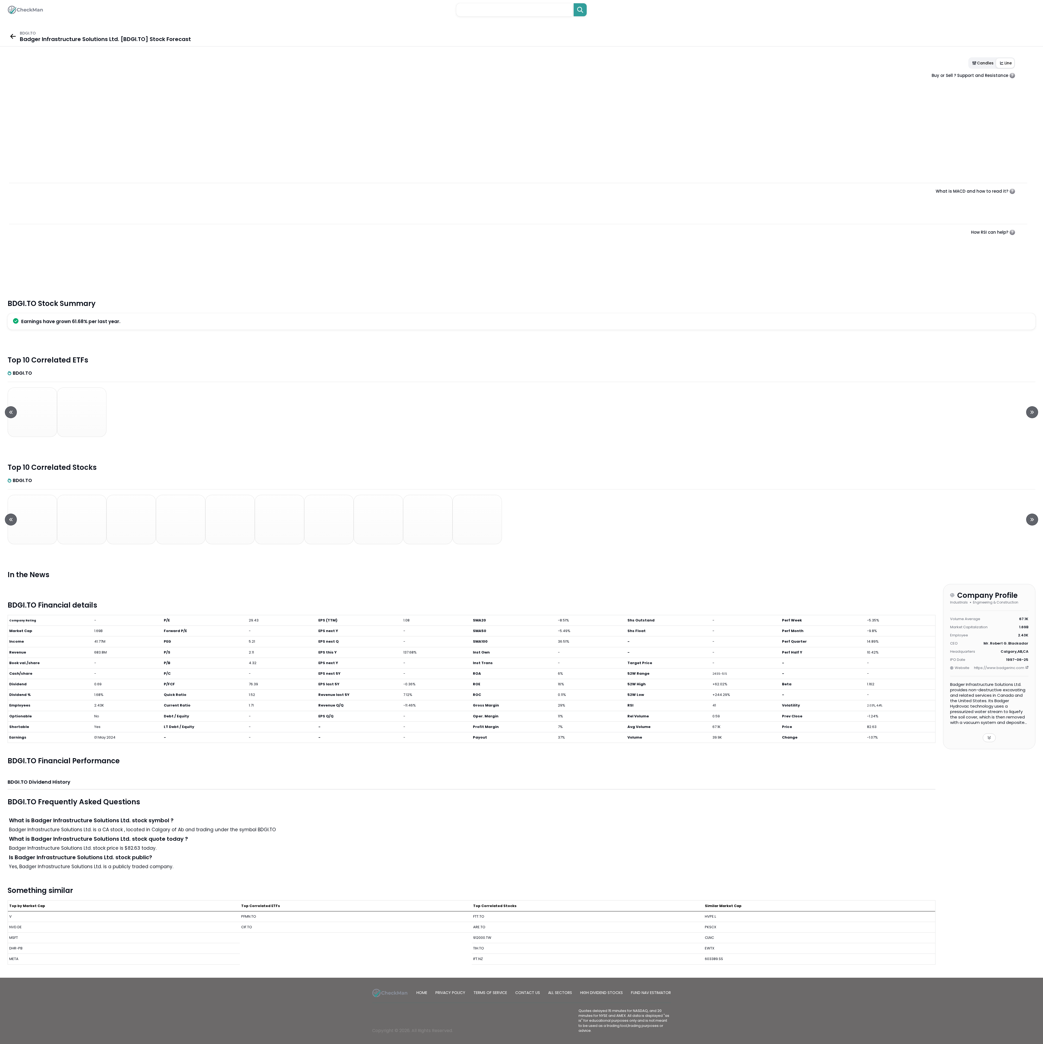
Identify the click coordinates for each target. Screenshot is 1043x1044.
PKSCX (710, 927)
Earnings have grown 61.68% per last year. (70, 321)
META (13, 958)
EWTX (709, 948)
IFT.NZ (478, 958)
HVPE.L (710, 916)
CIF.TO (246, 927)
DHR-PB (16, 948)
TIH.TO (478, 948)
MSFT (13, 937)
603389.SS (714, 958)
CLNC (709, 937)
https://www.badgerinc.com (999, 667)
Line (1008, 63)
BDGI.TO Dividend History (39, 782)
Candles (985, 63)
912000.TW (482, 937)
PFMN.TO (248, 916)
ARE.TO (479, 927)
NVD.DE (15, 927)
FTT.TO (478, 916)
